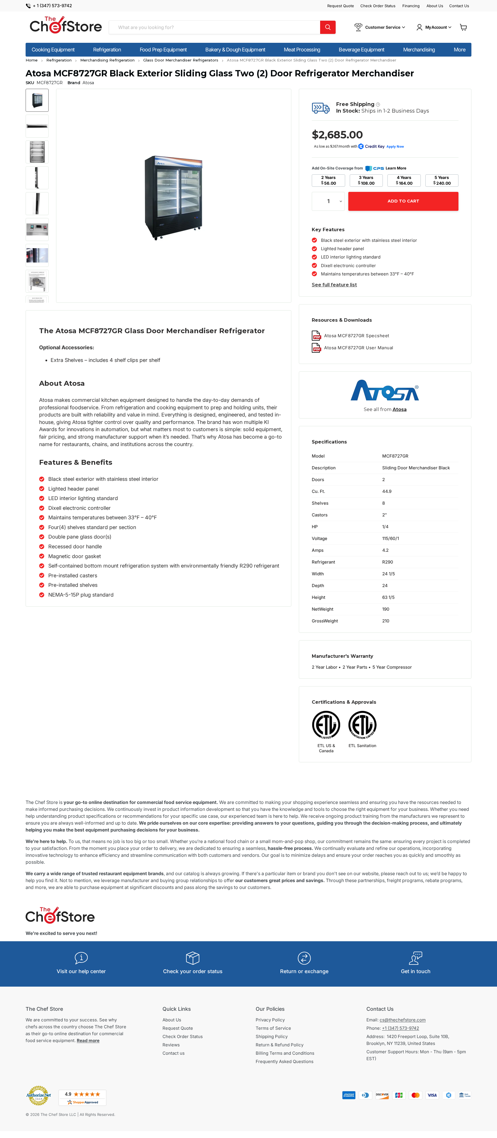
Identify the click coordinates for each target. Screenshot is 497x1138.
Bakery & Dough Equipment (235, 50)
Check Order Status (377, 6)
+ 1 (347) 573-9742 (52, 6)
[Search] (328, 27)
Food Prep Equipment (163, 50)
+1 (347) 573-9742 (400, 1028)
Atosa (400, 409)
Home (32, 60)
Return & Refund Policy (279, 1045)
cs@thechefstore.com (403, 1020)
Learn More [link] (396, 168)
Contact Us (459, 6)
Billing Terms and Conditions (285, 1053)
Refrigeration (107, 50)
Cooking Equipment (53, 50)
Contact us (174, 1053)
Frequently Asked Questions (285, 1061)
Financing (411, 6)
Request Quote (340, 6)
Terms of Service (273, 1028)
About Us (435, 6)
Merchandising (419, 50)
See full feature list (334, 285)
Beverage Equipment (361, 50)
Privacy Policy (270, 1020)
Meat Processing (302, 50)
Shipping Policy (272, 1036)
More (459, 50)
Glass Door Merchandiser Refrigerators (180, 60)
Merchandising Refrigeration (107, 60)
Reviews (171, 1045)
